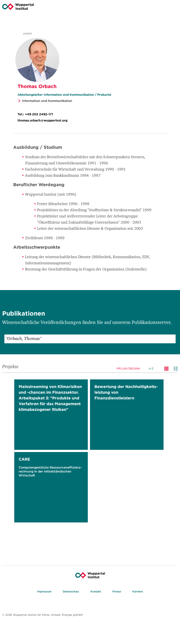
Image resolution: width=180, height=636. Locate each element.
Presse (116, 591)
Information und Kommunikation (47, 101)
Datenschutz (71, 591)
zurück (27, 33)
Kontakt (95, 591)
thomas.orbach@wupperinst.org (42, 120)
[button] (171, 339)
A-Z (151, 368)
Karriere (137, 591)
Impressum (44, 591)
